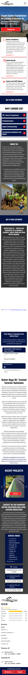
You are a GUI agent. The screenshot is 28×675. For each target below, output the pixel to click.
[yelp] (4, 604)
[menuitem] (14, 627)
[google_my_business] (6, 604)
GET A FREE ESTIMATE (14, 100)
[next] (26, 486)
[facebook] (2, 604)
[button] (25, 3)
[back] (2, 486)
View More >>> (11, 561)
